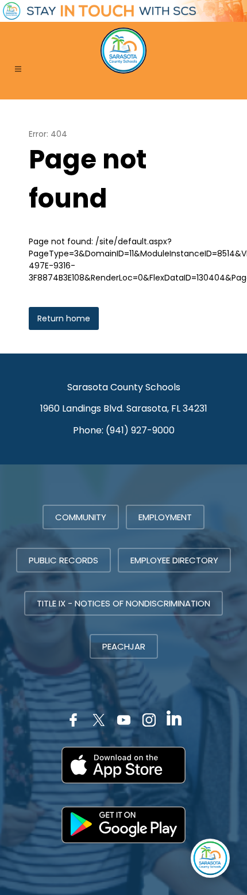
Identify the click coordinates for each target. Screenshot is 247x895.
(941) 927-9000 (140, 430)
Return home (63, 318)
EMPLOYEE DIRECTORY (174, 560)
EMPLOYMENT (165, 517)
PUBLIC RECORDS (63, 560)
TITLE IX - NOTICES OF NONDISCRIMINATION (123, 603)
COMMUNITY (80, 517)
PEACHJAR (123, 646)
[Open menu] (18, 68)
